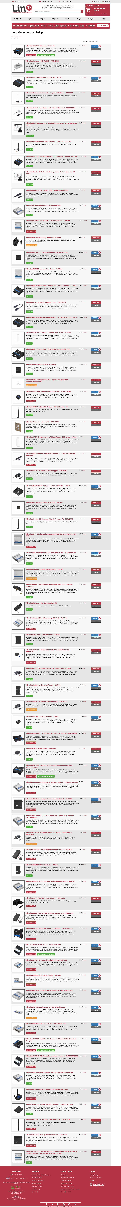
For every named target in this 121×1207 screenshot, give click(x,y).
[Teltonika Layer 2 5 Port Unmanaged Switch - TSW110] (18, 623)
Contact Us (34, 1192)
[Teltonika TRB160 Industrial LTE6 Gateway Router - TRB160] (18, 491)
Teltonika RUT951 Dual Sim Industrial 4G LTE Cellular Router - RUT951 (52, 317)
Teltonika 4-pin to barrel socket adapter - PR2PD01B (46, 302)
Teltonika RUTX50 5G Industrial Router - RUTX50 (44, 269)
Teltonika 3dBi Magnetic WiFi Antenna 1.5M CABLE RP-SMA (48, 142)
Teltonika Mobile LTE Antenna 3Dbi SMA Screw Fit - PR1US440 (49, 519)
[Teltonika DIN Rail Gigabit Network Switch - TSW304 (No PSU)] (18, 1109)
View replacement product (46, 55)
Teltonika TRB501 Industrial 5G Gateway (41, 364)
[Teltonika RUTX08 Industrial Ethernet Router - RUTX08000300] (18, 995)
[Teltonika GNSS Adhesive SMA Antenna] (18, 754)
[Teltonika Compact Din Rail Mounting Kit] (18, 608)
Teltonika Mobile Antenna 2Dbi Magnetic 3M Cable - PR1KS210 (49, 93)
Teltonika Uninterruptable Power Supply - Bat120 (44, 569)
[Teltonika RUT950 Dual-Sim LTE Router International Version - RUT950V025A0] (18, 770)
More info (96, 48)
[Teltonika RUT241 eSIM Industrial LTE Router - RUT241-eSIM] (18, 397)
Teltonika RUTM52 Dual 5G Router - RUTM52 (42, 717)
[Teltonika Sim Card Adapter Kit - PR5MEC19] (18, 427)
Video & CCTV (91, 18)
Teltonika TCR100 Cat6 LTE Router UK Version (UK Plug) (47, 1089)
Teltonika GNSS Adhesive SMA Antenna (41, 748)
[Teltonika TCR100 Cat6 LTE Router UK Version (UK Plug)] (18, 1094)
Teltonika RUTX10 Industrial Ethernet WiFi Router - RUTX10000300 (51, 553)
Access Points (54, 18)
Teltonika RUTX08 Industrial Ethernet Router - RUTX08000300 (49, 990)
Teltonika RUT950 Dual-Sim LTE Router (40, 46)
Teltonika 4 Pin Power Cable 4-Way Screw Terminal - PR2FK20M (50, 108)
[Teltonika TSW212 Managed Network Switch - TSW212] (18, 1140)
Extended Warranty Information (70, 1189)
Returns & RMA (36, 1183)
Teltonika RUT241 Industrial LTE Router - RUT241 (44, 78)
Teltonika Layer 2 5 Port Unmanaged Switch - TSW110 (46, 618)
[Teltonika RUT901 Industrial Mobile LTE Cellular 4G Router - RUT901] (18, 291)
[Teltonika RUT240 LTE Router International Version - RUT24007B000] (18, 1061)
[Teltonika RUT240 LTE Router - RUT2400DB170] (18, 950)
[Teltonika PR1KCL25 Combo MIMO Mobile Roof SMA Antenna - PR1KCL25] (18, 589)
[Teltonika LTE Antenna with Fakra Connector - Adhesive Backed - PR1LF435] (18, 459)
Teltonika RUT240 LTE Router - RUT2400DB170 (43, 945)
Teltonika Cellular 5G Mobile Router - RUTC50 (43, 635)
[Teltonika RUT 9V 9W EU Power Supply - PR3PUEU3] (18, 903)
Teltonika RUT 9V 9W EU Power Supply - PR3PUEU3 (45, 898)
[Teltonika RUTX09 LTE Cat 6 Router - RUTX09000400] (18, 1029)
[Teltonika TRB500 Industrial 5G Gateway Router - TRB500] (18, 226)
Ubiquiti (30, 18)
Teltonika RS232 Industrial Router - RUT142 (42, 865)
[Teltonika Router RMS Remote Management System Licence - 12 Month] (18, 177)
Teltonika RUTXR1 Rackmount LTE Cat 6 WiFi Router (45, 1007)
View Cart (96, 13)
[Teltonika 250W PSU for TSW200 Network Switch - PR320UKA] (18, 918)
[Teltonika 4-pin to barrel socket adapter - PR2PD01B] (18, 307)
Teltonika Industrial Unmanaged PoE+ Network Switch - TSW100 (50, 881)
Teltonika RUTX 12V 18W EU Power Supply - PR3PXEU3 (46, 702)
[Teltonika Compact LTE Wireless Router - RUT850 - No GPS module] (18, 738)
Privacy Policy (94, 1175)
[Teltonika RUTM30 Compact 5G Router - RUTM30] (18, 507)
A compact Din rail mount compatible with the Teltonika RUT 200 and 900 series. (49, 606)
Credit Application (66, 1183)
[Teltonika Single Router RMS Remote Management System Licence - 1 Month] (18, 128)
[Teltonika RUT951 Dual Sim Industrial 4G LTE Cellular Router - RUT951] (18, 322)
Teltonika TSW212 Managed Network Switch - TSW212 (46, 1135)
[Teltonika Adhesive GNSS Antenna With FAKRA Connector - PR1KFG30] (18, 655)
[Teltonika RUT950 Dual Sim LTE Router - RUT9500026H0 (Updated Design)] (18, 1044)
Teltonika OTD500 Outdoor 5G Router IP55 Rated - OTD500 (48, 333)
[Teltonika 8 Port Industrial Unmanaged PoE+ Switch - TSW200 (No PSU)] (18, 539)
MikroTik (42, 18)
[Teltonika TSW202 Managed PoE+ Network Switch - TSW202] (18, 804)
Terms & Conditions (95, 1177)
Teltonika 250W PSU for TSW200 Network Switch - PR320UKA (49, 913)
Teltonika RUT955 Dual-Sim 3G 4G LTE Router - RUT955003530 (49, 928)
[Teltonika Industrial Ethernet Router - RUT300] (18, 980)
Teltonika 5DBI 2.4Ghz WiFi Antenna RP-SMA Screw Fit (47, 407)
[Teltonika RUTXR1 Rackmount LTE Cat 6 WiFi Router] (18, 1012)
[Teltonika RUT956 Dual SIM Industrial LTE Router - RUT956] (18, 354)
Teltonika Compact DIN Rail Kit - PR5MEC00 (42, 61)
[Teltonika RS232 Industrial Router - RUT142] (18, 870)
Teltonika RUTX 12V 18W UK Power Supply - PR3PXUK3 (46, 471)
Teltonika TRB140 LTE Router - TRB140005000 (43, 205)
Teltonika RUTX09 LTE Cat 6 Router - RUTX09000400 (45, 1024)
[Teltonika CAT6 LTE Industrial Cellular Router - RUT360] (18, 965)
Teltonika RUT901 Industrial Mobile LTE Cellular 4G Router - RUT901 (51, 286)
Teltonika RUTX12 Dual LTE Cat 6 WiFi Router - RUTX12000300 (49, 1073)
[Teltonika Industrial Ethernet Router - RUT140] (18, 690)
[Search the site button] (82, 11)
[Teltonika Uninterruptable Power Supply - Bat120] (18, 574)
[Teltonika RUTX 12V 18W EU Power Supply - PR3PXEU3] (18, 707)
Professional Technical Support (40, 1175)
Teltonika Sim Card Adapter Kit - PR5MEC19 (42, 422)
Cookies (92, 1180)
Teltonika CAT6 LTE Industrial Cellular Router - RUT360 (46, 960)
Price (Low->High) (93, 41)
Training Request (36, 1177)
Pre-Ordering (35, 1189)
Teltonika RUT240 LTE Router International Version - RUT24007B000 (52, 1056)
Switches (67, 18)
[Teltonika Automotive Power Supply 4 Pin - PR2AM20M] (18, 195)
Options (95, 46)
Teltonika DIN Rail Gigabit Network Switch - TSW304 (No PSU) (49, 1104)
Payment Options (36, 1186)
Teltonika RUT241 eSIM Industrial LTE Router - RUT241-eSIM (48, 392)
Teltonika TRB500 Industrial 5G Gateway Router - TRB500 (48, 221)
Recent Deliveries (65, 1192)
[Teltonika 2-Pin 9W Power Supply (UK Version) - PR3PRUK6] (18, 673)
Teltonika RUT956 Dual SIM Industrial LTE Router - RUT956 (48, 349)
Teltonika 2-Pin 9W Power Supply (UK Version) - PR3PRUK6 (48, 668)
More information (107, 1197)
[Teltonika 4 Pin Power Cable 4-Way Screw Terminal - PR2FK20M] (18, 113)
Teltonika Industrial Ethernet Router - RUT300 (43, 975)
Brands (104, 18)
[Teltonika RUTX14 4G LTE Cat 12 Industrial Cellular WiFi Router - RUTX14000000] (18, 821)
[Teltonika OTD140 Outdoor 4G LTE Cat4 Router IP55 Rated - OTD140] (18, 442)
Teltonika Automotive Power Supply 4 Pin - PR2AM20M (47, 190)
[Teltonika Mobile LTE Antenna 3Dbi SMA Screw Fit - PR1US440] (18, 524)
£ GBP (91, 5)
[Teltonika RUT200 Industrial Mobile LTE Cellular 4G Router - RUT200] (18, 162)
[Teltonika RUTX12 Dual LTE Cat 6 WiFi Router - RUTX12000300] (18, 1078)
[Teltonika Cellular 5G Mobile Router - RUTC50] (18, 640)
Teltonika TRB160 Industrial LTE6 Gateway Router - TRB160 (48, 486)
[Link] (46, 1204)
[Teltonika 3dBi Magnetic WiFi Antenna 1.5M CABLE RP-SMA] (18, 147)
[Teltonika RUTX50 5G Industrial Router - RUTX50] (18, 274)
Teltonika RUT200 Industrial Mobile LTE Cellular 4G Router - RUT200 (51, 157)
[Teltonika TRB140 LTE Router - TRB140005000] (18, 211)
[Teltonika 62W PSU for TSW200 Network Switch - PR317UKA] (18, 855)
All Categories (17, 18)
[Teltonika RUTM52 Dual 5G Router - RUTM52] (18, 722)
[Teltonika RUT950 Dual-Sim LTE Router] (18, 51)
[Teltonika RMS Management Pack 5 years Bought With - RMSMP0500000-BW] (18, 383)
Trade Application (65, 1180)
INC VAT (97, 5)
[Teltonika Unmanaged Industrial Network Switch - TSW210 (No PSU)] (18, 787)
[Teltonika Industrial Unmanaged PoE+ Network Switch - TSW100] (18, 886)
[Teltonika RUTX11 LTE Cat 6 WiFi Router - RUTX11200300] (18, 257)
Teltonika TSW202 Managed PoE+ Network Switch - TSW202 (49, 799)
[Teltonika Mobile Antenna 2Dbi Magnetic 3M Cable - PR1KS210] (18, 98)
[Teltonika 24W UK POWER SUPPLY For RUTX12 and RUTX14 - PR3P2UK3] (18, 838)
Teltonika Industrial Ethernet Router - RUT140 (43, 685)
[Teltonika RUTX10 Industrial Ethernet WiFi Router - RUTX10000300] (18, 558)
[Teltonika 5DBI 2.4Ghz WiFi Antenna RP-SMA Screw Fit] (18, 412)
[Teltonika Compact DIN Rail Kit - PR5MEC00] (18, 66)
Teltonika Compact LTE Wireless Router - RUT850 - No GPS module (51, 733)
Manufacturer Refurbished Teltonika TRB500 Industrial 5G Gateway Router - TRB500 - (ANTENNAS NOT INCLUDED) (51, 1152)
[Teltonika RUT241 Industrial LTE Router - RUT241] (18, 83)
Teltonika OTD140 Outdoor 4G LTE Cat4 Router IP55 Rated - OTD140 (51, 437)
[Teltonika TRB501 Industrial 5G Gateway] (18, 369)
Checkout (104, 13)
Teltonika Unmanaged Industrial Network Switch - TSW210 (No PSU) (52, 782)
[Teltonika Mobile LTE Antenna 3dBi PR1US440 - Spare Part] (18, 1125)
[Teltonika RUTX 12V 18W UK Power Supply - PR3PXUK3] (18, 476)
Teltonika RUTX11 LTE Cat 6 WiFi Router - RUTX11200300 (47, 252)
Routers (79, 18)
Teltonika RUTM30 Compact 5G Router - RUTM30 (44, 502)
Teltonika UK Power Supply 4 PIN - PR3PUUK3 (43, 237)
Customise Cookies (110, 1201)
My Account (64, 1175)
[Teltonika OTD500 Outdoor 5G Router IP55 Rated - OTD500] (18, 338)
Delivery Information (37, 1180)
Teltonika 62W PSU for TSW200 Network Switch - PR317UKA (49, 850)
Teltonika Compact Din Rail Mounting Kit (41, 603)
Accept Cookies (97, 1201)
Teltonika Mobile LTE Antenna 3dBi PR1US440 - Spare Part (48, 1120)
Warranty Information (67, 1186)
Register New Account (67, 1177)
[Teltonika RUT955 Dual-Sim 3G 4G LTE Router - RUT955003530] (18, 933)
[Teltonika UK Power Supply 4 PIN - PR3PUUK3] (18, 242)
